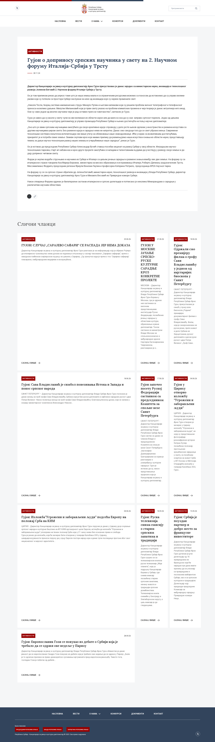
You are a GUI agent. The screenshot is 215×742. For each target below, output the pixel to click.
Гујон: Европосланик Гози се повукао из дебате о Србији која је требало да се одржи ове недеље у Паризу (69, 644)
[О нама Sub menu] (102, 21)
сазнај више (28, 363)
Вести (78, 21)
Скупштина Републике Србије (78, 729)
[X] (29, 196)
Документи (139, 21)
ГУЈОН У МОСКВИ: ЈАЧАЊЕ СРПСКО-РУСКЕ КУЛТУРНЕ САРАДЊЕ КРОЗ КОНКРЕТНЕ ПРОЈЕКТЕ (150, 262)
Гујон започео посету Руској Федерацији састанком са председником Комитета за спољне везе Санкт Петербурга (152, 400)
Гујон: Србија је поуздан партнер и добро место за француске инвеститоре (185, 526)
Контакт (159, 21)
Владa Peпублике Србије (52, 729)
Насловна (60, 21)
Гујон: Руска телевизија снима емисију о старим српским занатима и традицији (152, 528)
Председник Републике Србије (27, 729)
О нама (95, 21)
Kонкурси (117, 21)
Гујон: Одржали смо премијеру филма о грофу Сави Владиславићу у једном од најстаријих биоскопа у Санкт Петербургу (185, 264)
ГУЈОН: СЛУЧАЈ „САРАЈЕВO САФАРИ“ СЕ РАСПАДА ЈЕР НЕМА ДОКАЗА (75, 245)
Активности (35, 51)
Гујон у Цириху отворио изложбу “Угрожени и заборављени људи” (184, 396)
